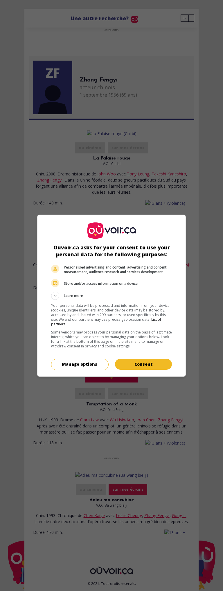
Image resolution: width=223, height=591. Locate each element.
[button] (111, 296)
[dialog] (111, 296)
